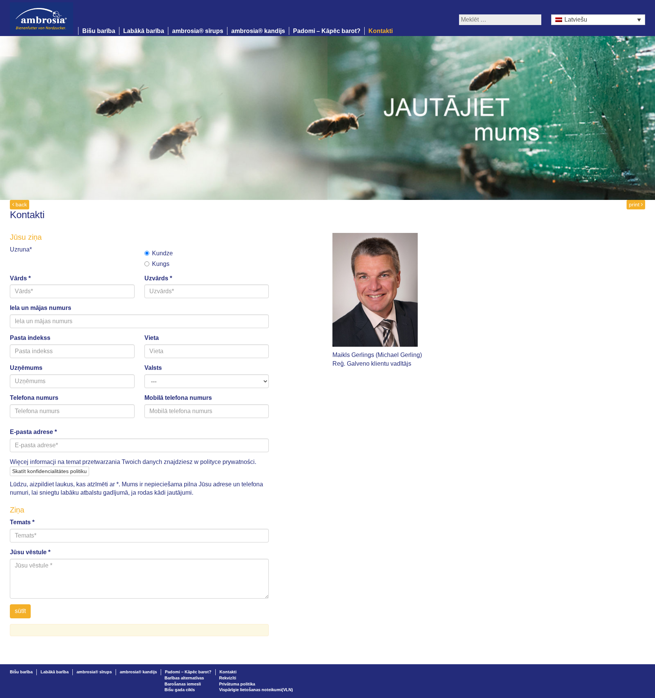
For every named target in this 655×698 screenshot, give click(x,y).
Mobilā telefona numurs (178, 398)
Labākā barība (143, 31)
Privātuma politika (237, 684)
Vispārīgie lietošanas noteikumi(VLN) (256, 689)
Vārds (20, 278)
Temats (22, 522)
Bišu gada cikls (180, 689)
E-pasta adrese (33, 432)
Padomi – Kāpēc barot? (326, 31)
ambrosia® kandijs (258, 31)
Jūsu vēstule (30, 552)
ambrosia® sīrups (197, 31)
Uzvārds (158, 278)
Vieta (151, 338)
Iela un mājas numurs (40, 308)
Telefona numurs (34, 398)
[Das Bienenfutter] (44, 17)
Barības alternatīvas (184, 678)
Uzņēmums (26, 368)
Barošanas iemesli (183, 684)
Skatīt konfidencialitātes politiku (49, 471)
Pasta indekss (30, 338)
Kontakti (380, 31)
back (20, 204)
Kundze (162, 253)
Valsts (153, 368)
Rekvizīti (227, 678)
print (635, 204)
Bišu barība (98, 31)
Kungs (160, 264)
